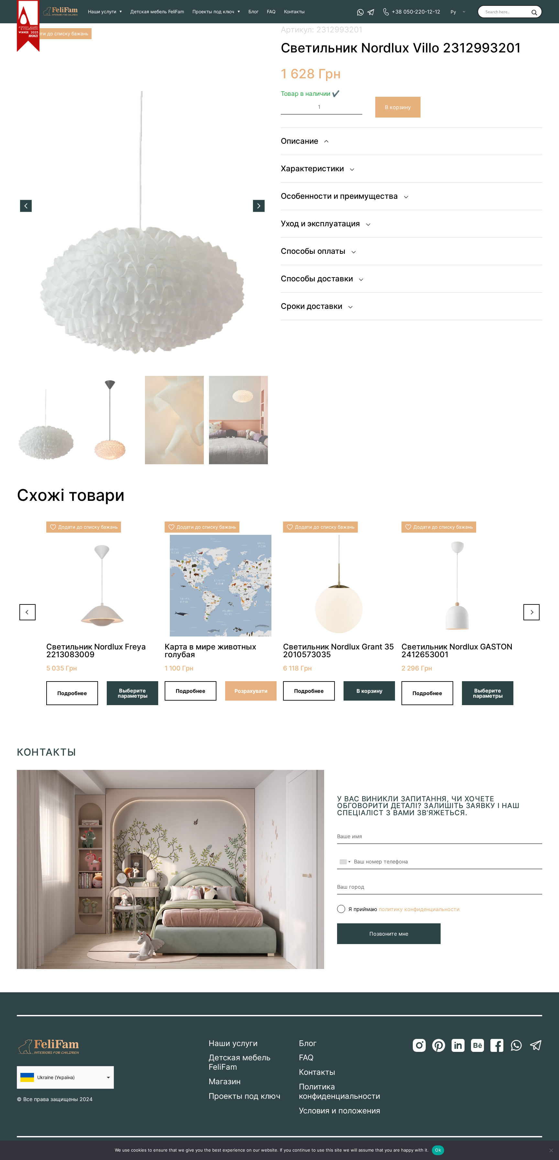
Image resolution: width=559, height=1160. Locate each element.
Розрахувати (251, 691)
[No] (551, 1150)
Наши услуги (102, 11)
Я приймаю (404, 909)
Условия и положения (339, 1110)
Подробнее (72, 693)
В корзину (398, 107)
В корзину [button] (369, 691)
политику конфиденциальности (419, 909)
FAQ (271, 11)
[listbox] (65, 1077)
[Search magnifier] (534, 12)
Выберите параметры (133, 693)
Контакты (294, 11)
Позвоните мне (388, 933)
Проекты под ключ (213, 11)
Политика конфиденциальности (339, 1091)
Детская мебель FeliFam (157, 11)
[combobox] (344, 862)
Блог (253, 11)
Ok (438, 1150)
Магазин (225, 1081)
